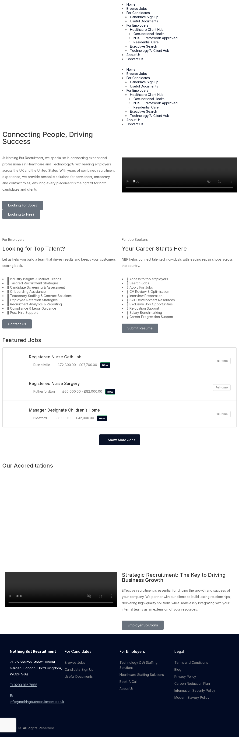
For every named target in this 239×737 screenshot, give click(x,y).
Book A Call (128, 682)
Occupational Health (149, 34)
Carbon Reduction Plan (192, 683)
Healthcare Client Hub (147, 29)
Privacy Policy (185, 676)
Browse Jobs (137, 8)
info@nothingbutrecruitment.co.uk (37, 701)
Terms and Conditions (191, 662)
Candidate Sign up (144, 17)
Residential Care (146, 42)
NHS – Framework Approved (156, 38)
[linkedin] (226, 728)
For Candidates (138, 13)
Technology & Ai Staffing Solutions (139, 665)
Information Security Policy (194, 690)
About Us (134, 55)
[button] (179, 64)
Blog (177, 669)
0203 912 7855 (25, 685)
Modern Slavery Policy (191, 697)
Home (131, 4)
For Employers (137, 25)
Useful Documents (144, 21)
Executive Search (143, 46)
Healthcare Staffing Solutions (142, 675)
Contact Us (135, 59)
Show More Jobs (121, 440)
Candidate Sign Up (79, 669)
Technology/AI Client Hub (149, 50)
